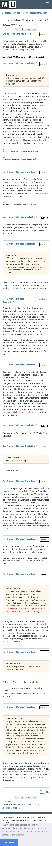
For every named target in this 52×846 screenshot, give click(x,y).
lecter (44, 539)
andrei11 (44, 34)
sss (44, 652)
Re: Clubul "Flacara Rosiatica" (20, 63)
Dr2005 (44, 217)
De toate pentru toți (11, 12)
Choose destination (11, 807)
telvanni (44, 446)
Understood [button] (9, 842)
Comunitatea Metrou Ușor (35, 12)
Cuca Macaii (34, 774)
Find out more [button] (17, 835)
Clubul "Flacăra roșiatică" (17, 33)
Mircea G (44, 576)
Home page (7, 801)
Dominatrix (43, 299)
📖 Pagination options (26, 29)
